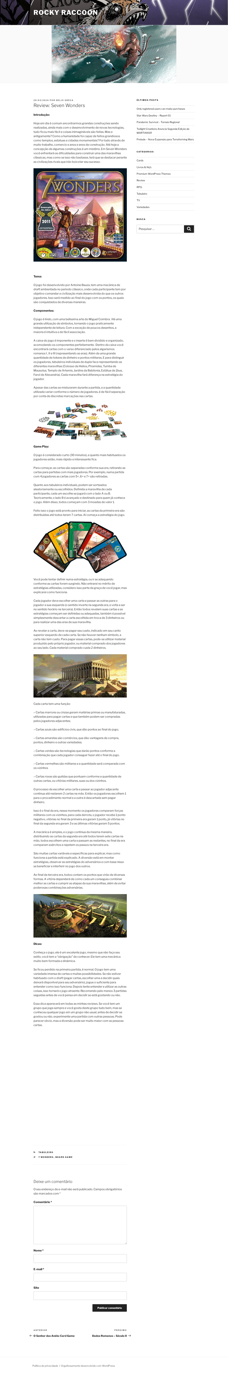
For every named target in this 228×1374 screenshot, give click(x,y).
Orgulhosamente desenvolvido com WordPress (88, 1365)
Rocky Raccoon (65, 12)
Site (36, 1287)
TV (138, 200)
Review (141, 180)
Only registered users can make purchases (161, 108)
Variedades (143, 207)
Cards (140, 160)
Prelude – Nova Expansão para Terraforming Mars (165, 139)
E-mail (38, 1269)
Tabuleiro (46, 1152)
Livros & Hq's (144, 167)
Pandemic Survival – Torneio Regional (158, 122)
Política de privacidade (45, 1365)
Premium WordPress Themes (154, 173)
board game (64, 1157)
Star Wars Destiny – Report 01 (154, 115)
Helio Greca (65, 100)
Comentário (42, 1202)
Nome (38, 1250)
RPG (139, 187)
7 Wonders (46, 1157)
